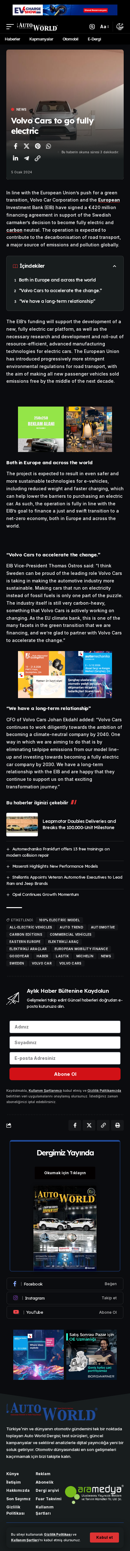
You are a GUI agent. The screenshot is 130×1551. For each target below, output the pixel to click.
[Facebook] (65, 1284)
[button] (104, 1538)
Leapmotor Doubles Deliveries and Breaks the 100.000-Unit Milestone (79, 824)
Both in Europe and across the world (57, 280)
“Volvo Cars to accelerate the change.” (60, 290)
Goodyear (19, 956)
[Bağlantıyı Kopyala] (37, 158)
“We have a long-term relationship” (57, 301)
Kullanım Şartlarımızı (45, 1091)
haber (42, 956)
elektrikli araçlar (28, 949)
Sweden (16, 963)
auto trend (71, 927)
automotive (103, 927)
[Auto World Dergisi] (37, 27)
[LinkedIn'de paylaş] (15, 158)
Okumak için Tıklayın (65, 1172)
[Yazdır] (117, 1125)
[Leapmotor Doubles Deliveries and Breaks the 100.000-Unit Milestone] (22, 824)
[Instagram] (65, 1298)
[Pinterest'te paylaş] (37, 146)
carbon (14, 230)
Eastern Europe (25, 942)
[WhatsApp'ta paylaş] (48, 146)
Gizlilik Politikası (58, 1535)
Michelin (84, 956)
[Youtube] (65, 1312)
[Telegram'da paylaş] (26, 158)
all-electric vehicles (30, 927)
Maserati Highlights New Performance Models (55, 866)
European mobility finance (81, 949)
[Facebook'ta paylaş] (15, 146)
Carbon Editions (25, 934)
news (106, 956)
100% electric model (59, 920)
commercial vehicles (71, 934)
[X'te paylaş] (26, 146)
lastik (62, 956)
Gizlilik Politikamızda (104, 1091)
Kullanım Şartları (25, 1540)
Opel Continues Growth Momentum (45, 894)
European (109, 199)
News (21, 109)
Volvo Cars (70, 963)
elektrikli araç (63, 942)
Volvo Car (42, 963)
